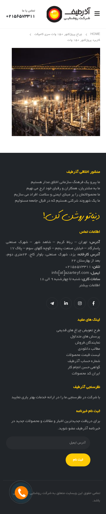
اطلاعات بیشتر (89, 286)
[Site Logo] (69, 14)
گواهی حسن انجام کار (84, 368)
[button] (95, 14)
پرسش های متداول (85, 337)
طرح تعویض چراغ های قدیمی (78, 331)
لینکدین (66, 303)
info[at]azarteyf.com (70, 273)
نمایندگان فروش (87, 343)
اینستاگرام (80, 303)
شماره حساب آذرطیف (84, 361)
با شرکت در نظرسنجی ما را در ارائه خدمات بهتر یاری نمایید (55, 398)
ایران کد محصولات (86, 374)
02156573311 (78, 267)
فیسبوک (94, 303)
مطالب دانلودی (89, 349)
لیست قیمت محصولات (83, 355)
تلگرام (52, 303)
